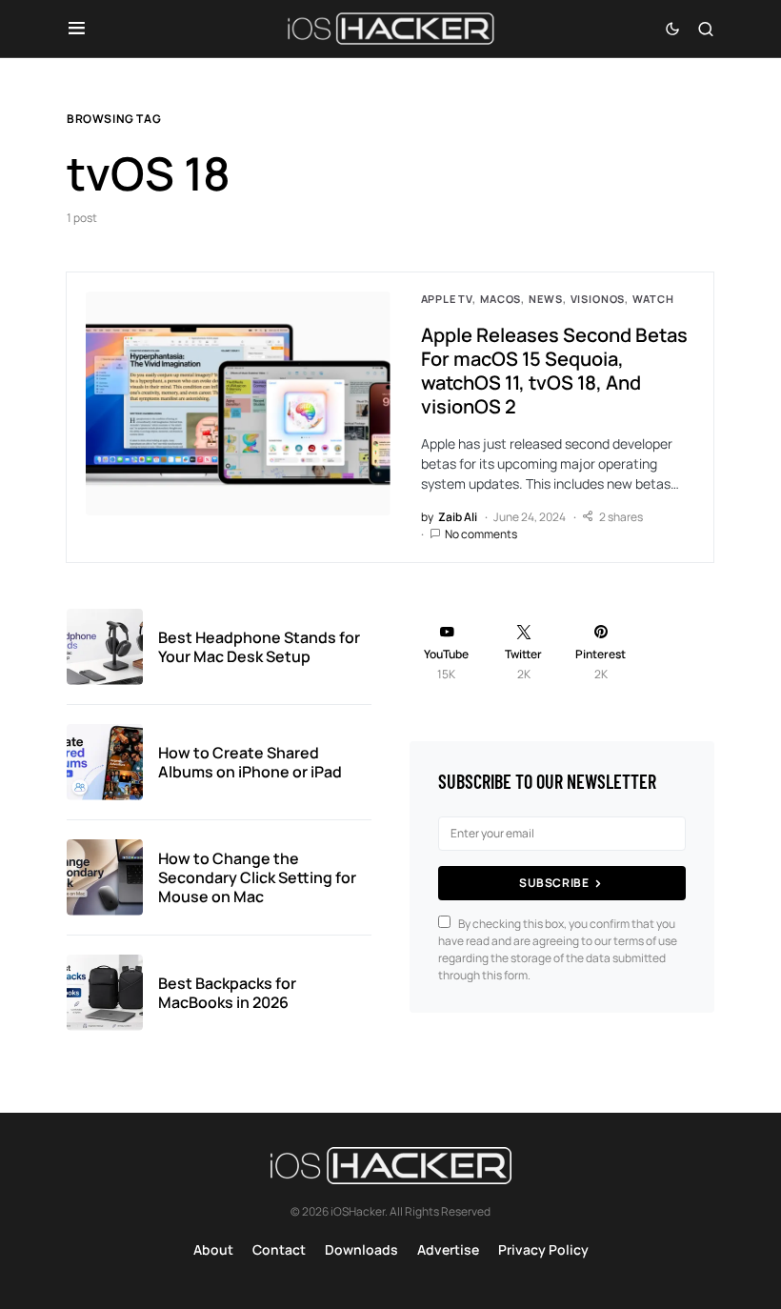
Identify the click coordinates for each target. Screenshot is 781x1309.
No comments (481, 534)
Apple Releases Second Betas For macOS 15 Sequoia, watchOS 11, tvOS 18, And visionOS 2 (554, 370)
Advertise (448, 1249)
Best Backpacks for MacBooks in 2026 (227, 993)
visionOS (598, 299)
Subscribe (554, 883)
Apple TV (447, 299)
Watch (652, 299)
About (213, 1249)
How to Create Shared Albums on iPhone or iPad (250, 762)
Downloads (361, 1249)
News (545, 299)
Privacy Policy (543, 1249)
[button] (77, 28)
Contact (279, 1249)
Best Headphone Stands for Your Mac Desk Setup (259, 647)
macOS (500, 299)
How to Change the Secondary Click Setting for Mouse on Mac (257, 877)
